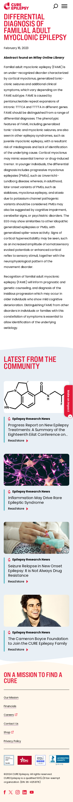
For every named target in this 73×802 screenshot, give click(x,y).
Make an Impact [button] (68, 401)
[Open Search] (56, 6)
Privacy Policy (12, 741)
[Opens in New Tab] (9, 764)
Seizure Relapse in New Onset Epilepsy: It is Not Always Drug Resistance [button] (35, 570)
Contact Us (11, 724)
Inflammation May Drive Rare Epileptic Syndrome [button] (35, 500)
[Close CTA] (69, 416)
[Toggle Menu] (64, 6)
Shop (7, 732)
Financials (10, 706)
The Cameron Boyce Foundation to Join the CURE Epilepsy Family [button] (38, 641)
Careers (9, 715)
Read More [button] (16, 440)
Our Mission (11, 697)
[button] (16, 9)
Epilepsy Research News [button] (31, 419)
